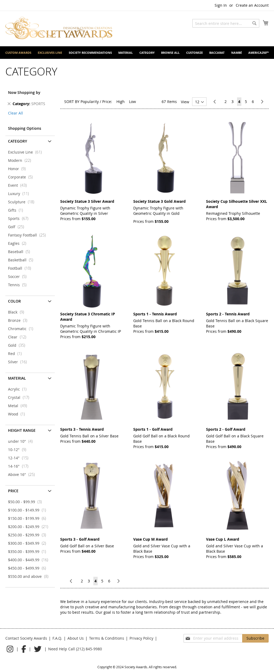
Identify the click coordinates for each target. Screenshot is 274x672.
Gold (18, 345)
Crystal (20, 397)
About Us (75, 638)
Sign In (221, 5)
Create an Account (252, 5)
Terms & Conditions (106, 638)
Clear (18, 336)
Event (19, 185)
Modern (21, 160)
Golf (17, 226)
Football (21, 268)
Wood (18, 414)
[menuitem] (18, 52)
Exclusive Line (26, 152)
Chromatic (22, 328)
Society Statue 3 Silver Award (87, 201)
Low (132, 101)
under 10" (22, 441)
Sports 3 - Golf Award (80, 539)
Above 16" (23, 474)
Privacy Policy (141, 638)
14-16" (20, 466)
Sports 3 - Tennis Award (82, 429)
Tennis (19, 284)
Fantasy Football (28, 235)
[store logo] (58, 28)
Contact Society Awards (26, 638)
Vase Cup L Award (222, 539)
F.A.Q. (57, 638)
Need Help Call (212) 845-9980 (75, 648)
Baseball (20, 251)
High (120, 101)
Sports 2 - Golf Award (225, 429)
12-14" (20, 457)
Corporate (22, 177)
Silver (19, 361)
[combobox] (225, 23)
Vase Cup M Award (150, 539)
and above (30, 576)
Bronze (19, 320)
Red (16, 353)
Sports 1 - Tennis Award (155, 313)
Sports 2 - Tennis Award (228, 313)
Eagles (18, 243)
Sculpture (22, 201)
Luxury (20, 193)
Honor (18, 168)
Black (17, 312)
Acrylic (19, 389)
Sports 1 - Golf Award (153, 429)
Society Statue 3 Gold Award (159, 201)
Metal (19, 405)
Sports (20, 218)
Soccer (19, 276)
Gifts (17, 210)
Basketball (22, 259)
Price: (107, 101)
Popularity (90, 101)
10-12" (18, 449)
